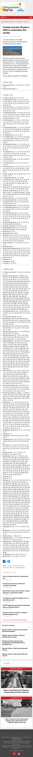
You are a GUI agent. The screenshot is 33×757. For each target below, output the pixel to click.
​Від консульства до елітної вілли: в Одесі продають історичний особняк (16, 592)
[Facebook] (14, 753)
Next (29, 725)
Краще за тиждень (16, 669)
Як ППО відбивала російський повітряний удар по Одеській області (16, 606)
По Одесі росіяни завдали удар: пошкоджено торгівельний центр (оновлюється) (13, 642)
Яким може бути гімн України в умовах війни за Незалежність (16, 691)
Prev (3, 725)
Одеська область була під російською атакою (14, 649)
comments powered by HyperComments (15, 620)
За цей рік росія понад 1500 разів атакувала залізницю (14, 584)
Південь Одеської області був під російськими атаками (13, 636)
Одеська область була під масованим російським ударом (14, 630)
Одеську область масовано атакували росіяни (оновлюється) (15, 613)
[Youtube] (18, 753)
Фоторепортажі (16, 698)
